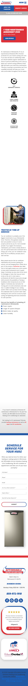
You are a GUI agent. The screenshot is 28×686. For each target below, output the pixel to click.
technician (16, 266)
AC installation (17, 424)
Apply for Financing (7, 8)
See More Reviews (14, 185)
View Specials (9, 38)
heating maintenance (12, 422)
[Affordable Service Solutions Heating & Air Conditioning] (6, 3)
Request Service (21, 8)
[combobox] (14, 487)
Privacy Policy (20, 677)
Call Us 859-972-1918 (14, 13)
